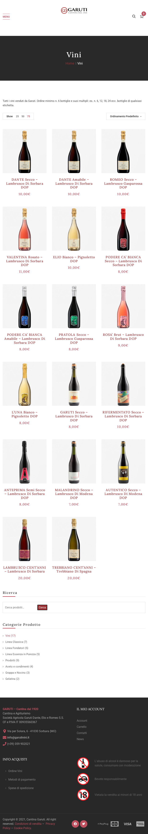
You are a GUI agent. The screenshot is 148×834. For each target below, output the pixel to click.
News (80, 739)
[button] (37, 771)
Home (70, 63)
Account (82, 720)
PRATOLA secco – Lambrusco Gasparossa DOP (74, 339)
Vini (7, 635)
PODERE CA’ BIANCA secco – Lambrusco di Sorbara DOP (123, 261)
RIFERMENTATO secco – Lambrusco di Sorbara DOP (123, 416)
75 (28, 116)
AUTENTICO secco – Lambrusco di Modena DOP (123, 494)
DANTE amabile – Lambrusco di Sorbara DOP (74, 183)
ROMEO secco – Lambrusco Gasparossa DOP (123, 183)
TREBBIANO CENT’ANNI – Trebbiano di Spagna (74, 569)
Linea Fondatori (14, 648)
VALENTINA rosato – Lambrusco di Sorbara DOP (24, 261)
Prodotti (10, 660)
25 (17, 116)
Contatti (82, 733)
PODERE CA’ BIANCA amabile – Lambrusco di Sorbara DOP (24, 339)
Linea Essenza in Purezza (20, 654)
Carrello (81, 727)
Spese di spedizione (21, 788)
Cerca (42, 607)
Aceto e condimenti (17, 666)
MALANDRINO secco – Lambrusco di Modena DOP (74, 494)
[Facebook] (75, 824)
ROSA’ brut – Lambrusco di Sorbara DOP (123, 337)
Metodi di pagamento (22, 779)
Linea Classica (14, 642)
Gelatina (10, 679)
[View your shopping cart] (141, 17)
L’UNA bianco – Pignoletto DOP (25, 414)
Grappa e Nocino (15, 672)
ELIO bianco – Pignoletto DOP (74, 259)
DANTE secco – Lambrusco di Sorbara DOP (24, 183)
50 (22, 116)
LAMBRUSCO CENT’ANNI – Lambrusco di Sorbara (24, 569)
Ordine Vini (15, 771)
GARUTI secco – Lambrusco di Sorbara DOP (74, 416)
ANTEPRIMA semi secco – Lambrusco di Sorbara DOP (24, 494)
